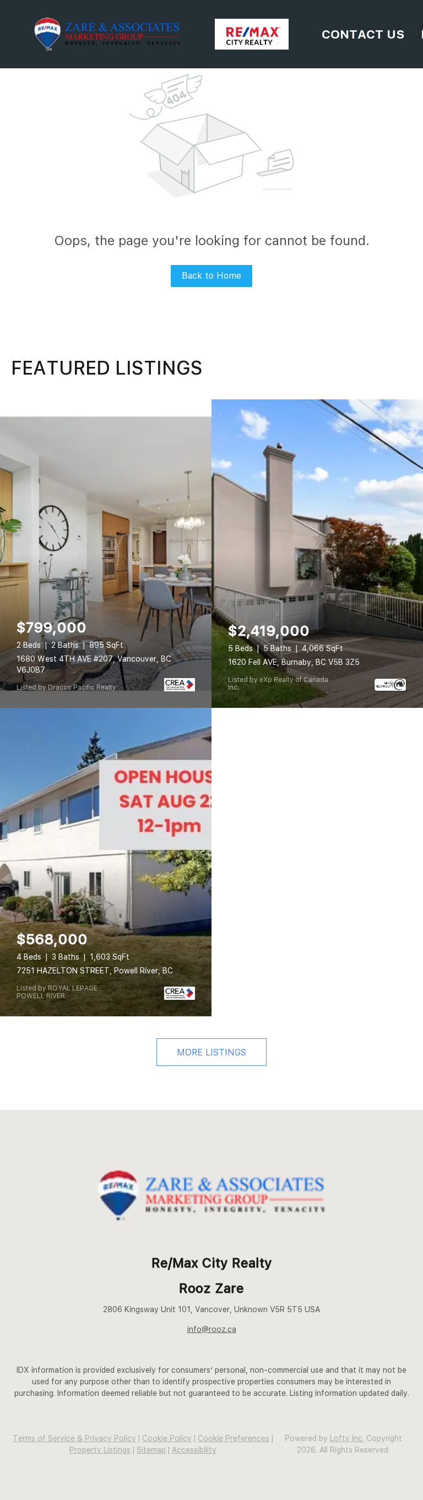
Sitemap (151, 1449)
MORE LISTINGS (211, 1052)
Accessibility (194, 1449)
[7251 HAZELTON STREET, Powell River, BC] (106, 862)
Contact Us (363, 34)
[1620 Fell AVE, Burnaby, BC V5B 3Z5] (317, 553)
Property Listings (100, 1449)
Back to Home (211, 275)
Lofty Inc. (347, 1438)
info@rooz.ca (211, 1329)
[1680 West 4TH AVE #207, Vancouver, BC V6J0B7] (106, 553)
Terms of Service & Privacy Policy (74, 1438)
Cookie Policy (167, 1438)
